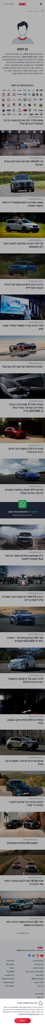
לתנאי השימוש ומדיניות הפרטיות (28, 1014)
